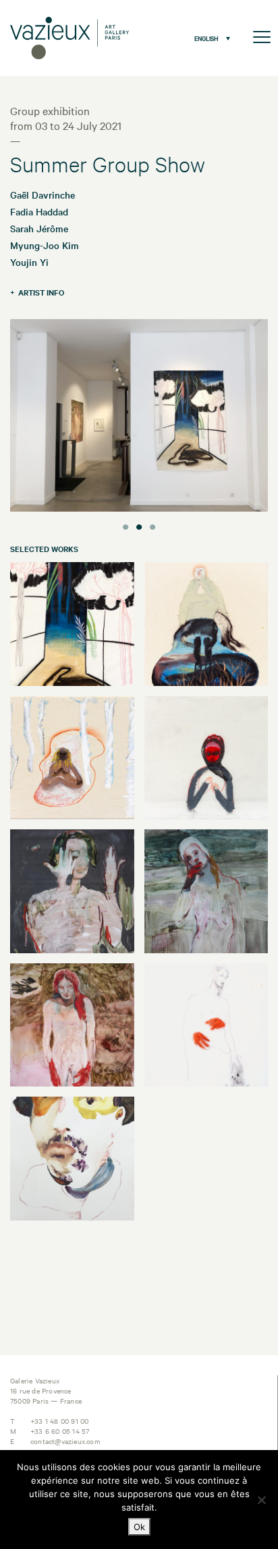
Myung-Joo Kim (44, 245)
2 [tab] (139, 525)
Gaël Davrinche (42, 194)
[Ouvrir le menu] (262, 38)
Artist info (41, 292)
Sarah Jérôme (39, 228)
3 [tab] (152, 525)
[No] (261, 1500)
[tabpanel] (139, 417)
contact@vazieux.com (65, 1441)
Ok (139, 1526)
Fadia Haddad (39, 211)
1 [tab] (125, 525)
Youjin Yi (29, 262)
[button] (209, 38)
